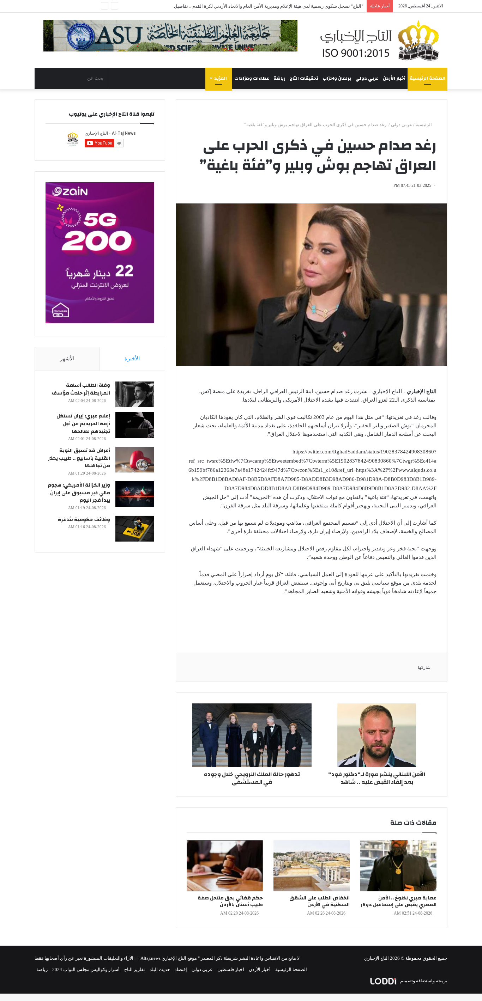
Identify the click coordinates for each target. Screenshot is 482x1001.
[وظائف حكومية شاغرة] (134, 529)
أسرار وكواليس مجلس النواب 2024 (86, 969)
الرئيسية (424, 124)
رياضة (279, 78)
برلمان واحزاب (337, 78)
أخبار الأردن (394, 78)
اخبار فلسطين (230, 969)
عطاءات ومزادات (251, 78)
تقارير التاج (134, 969)
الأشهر (67, 358)
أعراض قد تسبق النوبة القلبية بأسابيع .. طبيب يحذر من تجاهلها (79, 458)
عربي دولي (367, 78)
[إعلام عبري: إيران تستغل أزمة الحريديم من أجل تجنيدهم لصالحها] (134, 425)
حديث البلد (160, 969)
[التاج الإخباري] (382, 40)
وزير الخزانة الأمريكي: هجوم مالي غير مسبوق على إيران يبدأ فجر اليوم (79, 493)
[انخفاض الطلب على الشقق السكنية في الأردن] (311, 865)
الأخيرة (132, 358)
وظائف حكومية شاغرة (84, 519)
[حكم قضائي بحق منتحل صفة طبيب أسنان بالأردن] (225, 865)
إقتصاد (181, 969)
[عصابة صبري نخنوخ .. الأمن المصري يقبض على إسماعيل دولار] (398, 865)
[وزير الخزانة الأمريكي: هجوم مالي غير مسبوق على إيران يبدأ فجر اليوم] (134, 494)
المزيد (220, 78)
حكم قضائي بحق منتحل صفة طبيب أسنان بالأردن (230, 901)
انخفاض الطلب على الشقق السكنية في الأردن (319, 901)
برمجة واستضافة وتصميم (423, 980)
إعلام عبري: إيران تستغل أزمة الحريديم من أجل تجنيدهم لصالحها (83, 423)
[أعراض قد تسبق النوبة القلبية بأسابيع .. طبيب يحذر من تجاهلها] (134, 459)
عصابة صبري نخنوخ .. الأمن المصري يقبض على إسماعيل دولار (398, 901)
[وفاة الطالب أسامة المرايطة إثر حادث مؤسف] (134, 394)
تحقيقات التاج (304, 78)
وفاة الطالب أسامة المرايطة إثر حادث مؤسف (81, 389)
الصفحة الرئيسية (427, 78)
